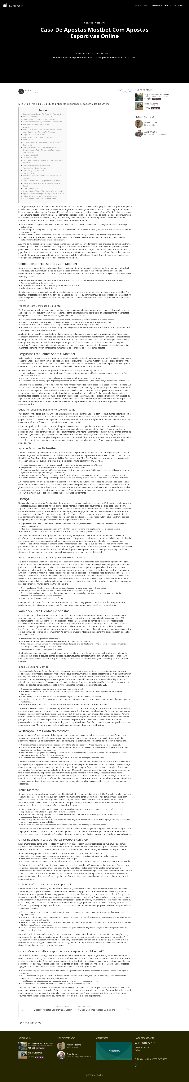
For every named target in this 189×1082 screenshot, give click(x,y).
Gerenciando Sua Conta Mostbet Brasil (39, 198)
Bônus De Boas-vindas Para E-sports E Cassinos (43, 129)
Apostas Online (29, 173)
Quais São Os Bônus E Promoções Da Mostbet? (43, 191)
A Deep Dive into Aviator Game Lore (115, 57)
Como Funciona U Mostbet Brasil (36, 165)
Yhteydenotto (180, 5)
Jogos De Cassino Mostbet (34, 134)
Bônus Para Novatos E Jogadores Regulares (41, 180)
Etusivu (138, 5)
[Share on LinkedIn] (130, 91)
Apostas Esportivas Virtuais (34, 168)
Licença (26, 127)
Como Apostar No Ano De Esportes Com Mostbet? (43, 114)
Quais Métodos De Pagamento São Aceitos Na (42, 121)
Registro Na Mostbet (31, 155)
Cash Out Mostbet (30, 188)
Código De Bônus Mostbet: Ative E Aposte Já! (41, 147)
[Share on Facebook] (120, 91)
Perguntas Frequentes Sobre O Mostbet (40, 119)
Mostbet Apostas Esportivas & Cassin (73, 57)
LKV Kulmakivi (15, 5)
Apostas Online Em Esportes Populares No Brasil (43, 193)
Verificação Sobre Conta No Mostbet (38, 137)
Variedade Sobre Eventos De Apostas (39, 132)
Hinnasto (168, 5)
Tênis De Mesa (29, 139)
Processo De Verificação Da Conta (37, 116)
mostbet (32, 276)
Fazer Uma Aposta (30, 157)
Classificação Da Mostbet (33, 170)
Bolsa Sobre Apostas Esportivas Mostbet (40, 196)
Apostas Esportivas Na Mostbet (36, 124)
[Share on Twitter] (125, 91)
